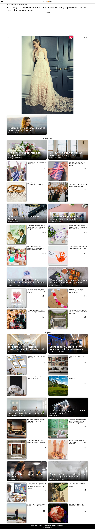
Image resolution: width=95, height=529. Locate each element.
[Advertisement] (47, 24)
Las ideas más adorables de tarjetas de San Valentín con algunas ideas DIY (77, 291)
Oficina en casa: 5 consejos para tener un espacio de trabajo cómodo (67, 348)
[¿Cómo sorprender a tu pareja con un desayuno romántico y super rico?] (68, 277)
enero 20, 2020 (58, 285)
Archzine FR (60, 525)
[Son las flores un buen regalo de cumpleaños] (27, 149)
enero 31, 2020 (16, 285)
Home (8, 4)
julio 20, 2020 (57, 221)
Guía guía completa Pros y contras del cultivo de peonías (77, 505)
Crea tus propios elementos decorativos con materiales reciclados (77, 485)
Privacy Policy (47, 525)
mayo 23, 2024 (58, 415)
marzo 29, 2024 (17, 479)
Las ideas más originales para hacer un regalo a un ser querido (77, 163)
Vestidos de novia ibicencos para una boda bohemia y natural (26, 129)
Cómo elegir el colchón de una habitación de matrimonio (36, 505)
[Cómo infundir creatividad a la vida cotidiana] (27, 471)
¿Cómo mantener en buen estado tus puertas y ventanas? (36, 441)
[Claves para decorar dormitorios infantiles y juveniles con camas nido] (27, 407)
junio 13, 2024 (24, 415)
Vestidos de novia (23, 4)
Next (85, 37)
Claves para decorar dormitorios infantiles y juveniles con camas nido (26, 411)
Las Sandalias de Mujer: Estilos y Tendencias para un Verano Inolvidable (78, 442)
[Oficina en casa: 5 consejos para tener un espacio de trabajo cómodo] (68, 343)
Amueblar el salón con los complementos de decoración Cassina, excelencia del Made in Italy (26, 347)
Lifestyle (51, 415)
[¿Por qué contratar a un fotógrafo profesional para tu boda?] (68, 149)
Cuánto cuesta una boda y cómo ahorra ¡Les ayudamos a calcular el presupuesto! (78, 184)
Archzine (54, 525)
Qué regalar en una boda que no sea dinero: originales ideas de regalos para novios (36, 227)
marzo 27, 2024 (60, 479)
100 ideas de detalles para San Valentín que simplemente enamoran (26, 281)
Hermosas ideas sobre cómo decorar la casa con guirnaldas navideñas (78, 312)
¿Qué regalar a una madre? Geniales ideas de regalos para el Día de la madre (78, 227)
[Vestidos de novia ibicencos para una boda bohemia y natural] (27, 124)
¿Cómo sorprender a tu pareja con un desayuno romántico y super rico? (68, 281)
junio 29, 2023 (16, 158)
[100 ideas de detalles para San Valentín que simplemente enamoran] (27, 277)
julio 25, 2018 (15, 133)
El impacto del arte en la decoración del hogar (34, 377)
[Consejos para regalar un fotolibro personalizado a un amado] (68, 213)
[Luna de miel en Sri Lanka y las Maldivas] (27, 213)
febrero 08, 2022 (16, 221)
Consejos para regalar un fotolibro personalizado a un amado (66, 217)
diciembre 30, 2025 (16, 352)
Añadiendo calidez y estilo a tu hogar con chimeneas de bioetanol (36, 421)
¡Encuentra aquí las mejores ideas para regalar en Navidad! (36, 311)
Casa (9, 352)
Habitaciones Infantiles (14, 415)
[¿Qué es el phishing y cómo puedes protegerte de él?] (68, 407)
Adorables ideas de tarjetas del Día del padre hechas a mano (78, 247)
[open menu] (1, 1)
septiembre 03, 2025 (58, 352)
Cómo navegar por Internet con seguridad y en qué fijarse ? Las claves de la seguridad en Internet (36, 486)
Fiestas (12, 4)
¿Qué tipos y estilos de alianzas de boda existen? (35, 183)
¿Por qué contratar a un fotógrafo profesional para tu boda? (65, 154)
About (32, 525)
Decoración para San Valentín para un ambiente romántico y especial (36, 291)
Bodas (16, 4)
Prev (9, 37)
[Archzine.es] (47, 2)
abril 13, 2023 (57, 158)
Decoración (52, 479)
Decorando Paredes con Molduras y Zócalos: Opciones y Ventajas (67, 475)
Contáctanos (38, 525)
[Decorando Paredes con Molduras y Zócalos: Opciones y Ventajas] (68, 471)
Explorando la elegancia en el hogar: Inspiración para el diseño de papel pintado (77, 421)
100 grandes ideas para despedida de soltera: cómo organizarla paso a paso (35, 248)
